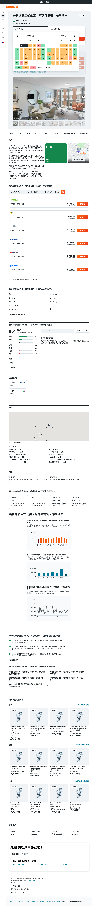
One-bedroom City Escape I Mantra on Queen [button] (18, 803)
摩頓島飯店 (48, 901)
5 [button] (38, 45)
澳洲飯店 (33, 901)
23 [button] (26, 58)
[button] (90, 2)
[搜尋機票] (3, 12)
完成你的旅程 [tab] (15, 854)
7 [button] (17, 50)
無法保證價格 (32, 880)
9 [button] (25, 50)
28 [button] (17, 63)
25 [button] (34, 58)
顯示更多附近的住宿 (83, 705)
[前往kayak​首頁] (12, 7)
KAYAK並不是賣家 (16, 886)
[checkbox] (18, 384)
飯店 (19, 901)
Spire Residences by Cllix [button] (17, 766)
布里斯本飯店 (65, 865)
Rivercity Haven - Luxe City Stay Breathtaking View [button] (58, 727)
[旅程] (3, 37)
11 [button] (34, 50)
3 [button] (30, 45)
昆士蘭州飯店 (40, 901)
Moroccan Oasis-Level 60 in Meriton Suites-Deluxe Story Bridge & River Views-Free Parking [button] (18, 729)
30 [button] (26, 63)
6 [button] (53, 50)
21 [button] (17, 58)
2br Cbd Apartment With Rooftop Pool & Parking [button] (77, 767)
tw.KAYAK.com (12, 901)
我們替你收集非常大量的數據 (20, 889)
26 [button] (39, 58)
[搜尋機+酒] (3, 23)
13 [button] (43, 50)
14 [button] (17, 54)
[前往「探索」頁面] (3, 28)
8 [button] (21, 50)
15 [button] (21, 54)
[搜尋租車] (3, 19)
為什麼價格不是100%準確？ (19, 892)
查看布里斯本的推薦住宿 (82, 781)
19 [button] (38, 54)
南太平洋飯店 (25, 901)
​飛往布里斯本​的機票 (18, 865)
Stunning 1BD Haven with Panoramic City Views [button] (57, 767)
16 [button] (26, 54)
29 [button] (21, 63)
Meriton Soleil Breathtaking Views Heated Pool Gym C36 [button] (78, 727)
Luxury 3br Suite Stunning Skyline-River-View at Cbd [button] (37, 727)
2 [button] (25, 45)
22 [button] (21, 58)
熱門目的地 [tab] (25, 854)
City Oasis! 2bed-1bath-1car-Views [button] (58, 803)
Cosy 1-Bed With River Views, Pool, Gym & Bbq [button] (38, 767)
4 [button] (34, 45)
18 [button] (34, 54)
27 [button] (43, 58)
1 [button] (21, 45)
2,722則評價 (23, 20)
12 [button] (38, 50)
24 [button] (30, 58)
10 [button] (30, 50)
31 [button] (70, 63)
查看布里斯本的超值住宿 (82, 745)
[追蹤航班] (3, 32)
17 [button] (30, 54)
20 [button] (43, 54)
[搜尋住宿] (3, 16)
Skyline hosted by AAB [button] (76, 803)
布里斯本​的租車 (41, 865)
